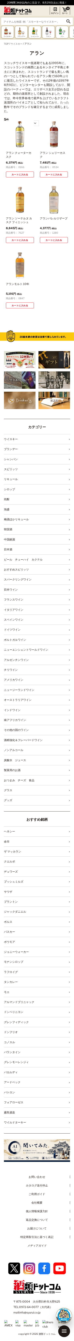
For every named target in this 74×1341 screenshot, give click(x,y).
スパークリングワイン (18, 579)
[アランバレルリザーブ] (54, 200)
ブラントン (11, 901)
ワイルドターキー (15, 1122)
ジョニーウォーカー (16, 951)
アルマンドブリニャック (19, 1002)
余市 (6, 841)
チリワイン (11, 669)
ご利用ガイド (37, 1194)
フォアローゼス (13, 1102)
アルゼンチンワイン (16, 659)
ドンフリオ (11, 1032)
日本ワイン (11, 589)
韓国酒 (8, 529)
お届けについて (37, 1228)
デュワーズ (11, 871)
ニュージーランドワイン (19, 689)
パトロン (9, 1092)
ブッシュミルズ (13, 881)
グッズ (8, 800)
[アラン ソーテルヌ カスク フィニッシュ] (20, 200)
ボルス (8, 921)
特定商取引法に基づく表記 (36, 1237)
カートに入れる (20, 174)
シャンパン (11, 459)
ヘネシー (9, 831)
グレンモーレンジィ (16, 1062)
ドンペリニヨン (13, 1012)
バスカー (9, 931)
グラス (8, 790)
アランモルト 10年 (17, 284)
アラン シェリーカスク (52, 154)
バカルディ (11, 1072)
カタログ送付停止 (37, 1185)
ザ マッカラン (12, 851)
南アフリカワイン (15, 720)
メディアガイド (37, 1245)
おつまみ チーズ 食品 (19, 780)
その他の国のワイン (16, 729)
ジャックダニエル (15, 911)
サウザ (8, 891)
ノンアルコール (13, 750)
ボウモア (9, 941)
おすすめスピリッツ (16, 569)
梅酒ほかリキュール (16, 519)
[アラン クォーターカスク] (20, 134)
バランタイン (12, 1052)
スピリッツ (11, 469)
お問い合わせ (37, 1176)
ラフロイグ (11, 971)
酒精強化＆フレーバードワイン (23, 740)
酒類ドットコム (47, 1333)
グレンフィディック (16, 1022)
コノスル (9, 1042)
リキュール (11, 479)
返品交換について (37, 1219)
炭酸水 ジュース (15, 760)
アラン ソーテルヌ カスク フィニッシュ (19, 220)
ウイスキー (16, 43)
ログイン (55, 13)
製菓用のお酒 (12, 770)
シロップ (9, 489)
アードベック (12, 1082)
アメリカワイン (13, 679)
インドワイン (12, 710)
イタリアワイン (13, 609)
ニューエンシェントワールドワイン (26, 649)
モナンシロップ (13, 961)
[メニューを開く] (64, 1331)
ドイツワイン (12, 629)
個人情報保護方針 (37, 1211)
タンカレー (11, 981)
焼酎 (6, 499)
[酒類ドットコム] (18, 11)
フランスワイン (13, 599)
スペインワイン (13, 619)
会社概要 (36, 1202)
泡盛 (6, 509)
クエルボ (9, 861)
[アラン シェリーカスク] (54, 134)
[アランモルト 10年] (20, 265)
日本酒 (8, 549)
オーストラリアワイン (18, 699)
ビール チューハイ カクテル (23, 559)
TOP (6, 43)
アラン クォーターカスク (18, 154)
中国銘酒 (9, 539)
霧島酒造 (9, 1112)
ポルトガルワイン (15, 639)
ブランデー (11, 449)
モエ (6, 992)
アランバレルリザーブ (53, 218)
